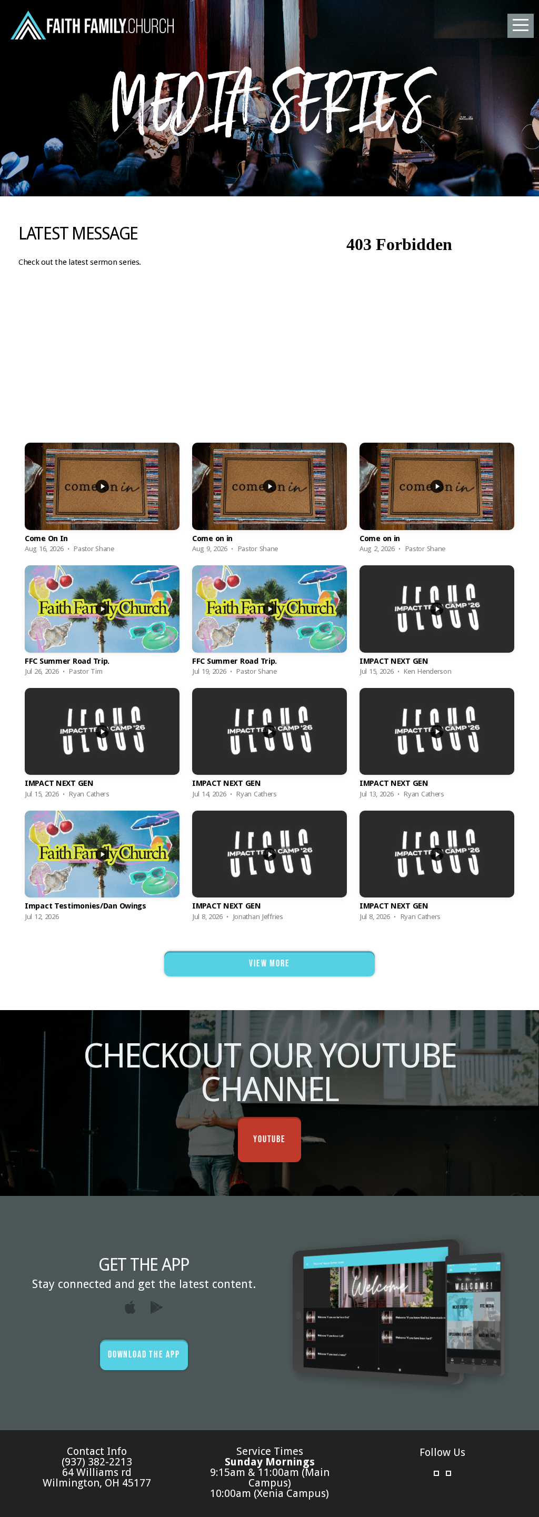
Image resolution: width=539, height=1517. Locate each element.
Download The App (144, 1354)
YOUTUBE (269, 1139)
